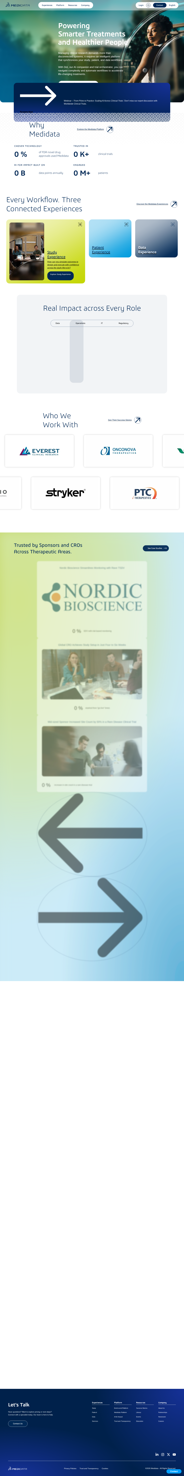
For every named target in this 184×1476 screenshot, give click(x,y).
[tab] (57, 323)
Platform (60, 5)
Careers (161, 1421)
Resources (72, 5)
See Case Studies (155, 548)
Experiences (47, 5)
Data (93, 1417)
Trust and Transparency (122, 1421)
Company (85, 5)
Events (138, 1417)
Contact (159, 5)
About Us (161, 1408)
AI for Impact (118, 1417)
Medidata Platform (120, 1412)
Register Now (26, 112)
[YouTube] (174, 1454)
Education (139, 1421)
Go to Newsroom (18, 1340)
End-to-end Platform (121, 1408)
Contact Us (18, 1423)
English (172, 5)
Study (94, 1408)
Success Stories (141, 1408)
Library (138, 1412)
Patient (94, 1412)
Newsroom (162, 1417)
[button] (92, 834)
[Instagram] (162, 1454)
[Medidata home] (18, 5)
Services (95, 1421)
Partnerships (162, 1412)
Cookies (105, 1468)
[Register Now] (39, 106)
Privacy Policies (70, 1468)
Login (141, 5)
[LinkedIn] (157, 1454)
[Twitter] (168, 1454)
